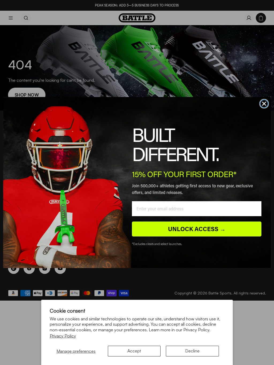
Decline (192, 351)
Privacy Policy (63, 336)
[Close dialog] (264, 104)
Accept (134, 351)
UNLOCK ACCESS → (197, 229)
